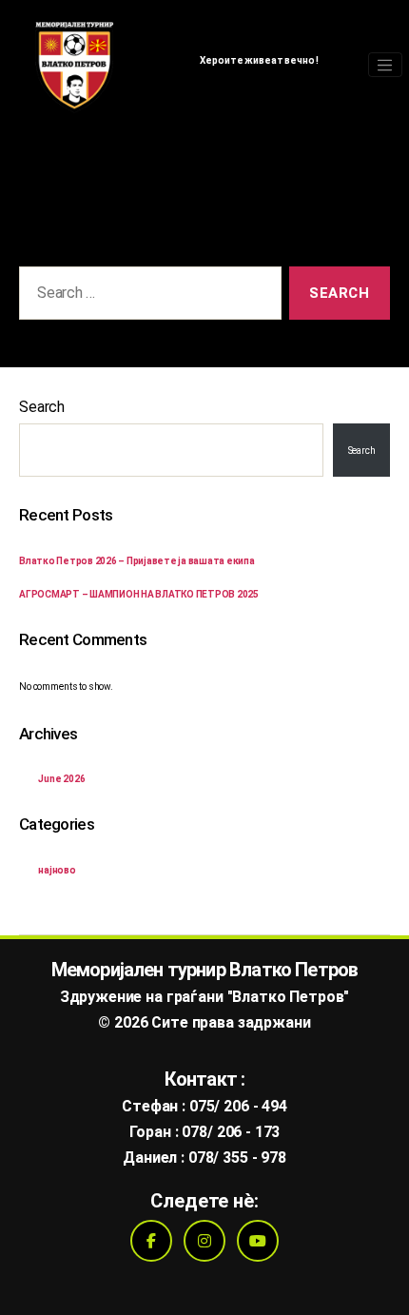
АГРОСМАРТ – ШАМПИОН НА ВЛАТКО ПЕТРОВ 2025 (139, 594)
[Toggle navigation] (385, 64)
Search (42, 407)
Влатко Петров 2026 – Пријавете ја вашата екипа (137, 561)
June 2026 (62, 779)
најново (57, 870)
